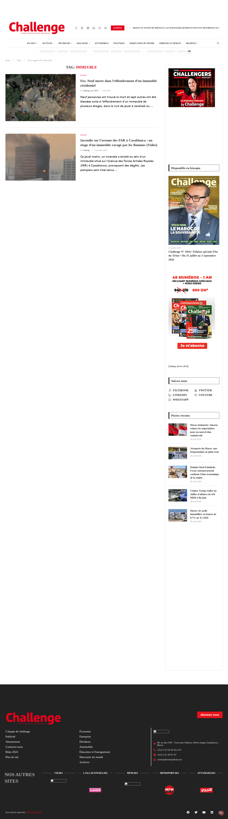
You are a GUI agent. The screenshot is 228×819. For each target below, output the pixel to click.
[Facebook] (76, 28)
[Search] (217, 43)
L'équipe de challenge (17, 731)
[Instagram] (88, 28)
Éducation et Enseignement (94, 752)
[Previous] (127, 27)
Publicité (10, 736)
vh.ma (58, 773)
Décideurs (85, 741)
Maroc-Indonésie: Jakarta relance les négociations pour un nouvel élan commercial (204, 430)
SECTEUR (47, 43)
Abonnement (12, 741)
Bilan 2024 (11, 752)
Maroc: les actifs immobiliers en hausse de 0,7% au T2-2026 (203, 514)
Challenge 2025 (34, 812)
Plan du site (12, 757)
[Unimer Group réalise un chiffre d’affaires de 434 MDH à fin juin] (177, 495)
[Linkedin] (94, 28)
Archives (84, 762)
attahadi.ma (206, 773)
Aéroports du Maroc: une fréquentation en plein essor (204, 450)
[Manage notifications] (221, 812)
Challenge (86, 150)
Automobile (86, 746)
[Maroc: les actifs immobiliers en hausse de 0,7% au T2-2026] (177, 515)
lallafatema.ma (95, 773)
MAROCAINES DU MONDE (142, 43)
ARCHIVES (191, 43)
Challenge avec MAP (90, 91)
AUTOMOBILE (102, 43)
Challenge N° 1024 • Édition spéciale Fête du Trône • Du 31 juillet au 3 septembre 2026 (193, 255)
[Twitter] (82, 28)
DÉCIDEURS (64, 43)
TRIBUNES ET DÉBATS (170, 43)
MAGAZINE (82, 43)
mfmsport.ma (169, 773)
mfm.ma (132, 773)
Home (7, 60)
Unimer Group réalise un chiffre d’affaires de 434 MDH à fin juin (203, 494)
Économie (85, 731)
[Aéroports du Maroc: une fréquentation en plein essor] (177, 453)
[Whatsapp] (105, 28)
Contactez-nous (14, 746)
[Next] (130, 27)
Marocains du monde (91, 757)
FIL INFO (31, 43)
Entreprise (85, 736)
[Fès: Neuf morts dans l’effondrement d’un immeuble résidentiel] (40, 97)
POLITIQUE (119, 43)
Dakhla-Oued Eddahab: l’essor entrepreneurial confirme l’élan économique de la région (204, 472)
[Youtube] (100, 28)
